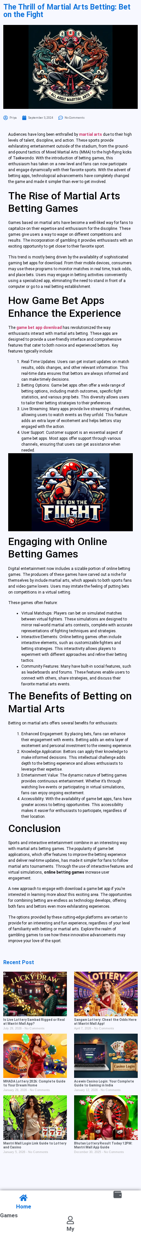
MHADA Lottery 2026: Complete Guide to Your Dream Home (34, 1083)
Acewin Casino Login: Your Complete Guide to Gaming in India (104, 1083)
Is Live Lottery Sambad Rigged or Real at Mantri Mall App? (34, 1021)
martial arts (90, 134)
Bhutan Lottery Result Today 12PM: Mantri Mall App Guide (103, 1145)
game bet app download (39, 327)
